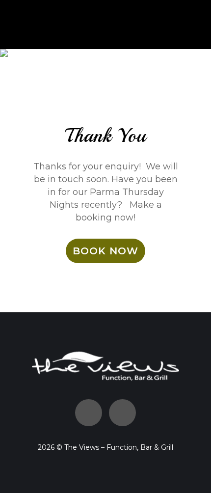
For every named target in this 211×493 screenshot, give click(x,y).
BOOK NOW (105, 251)
